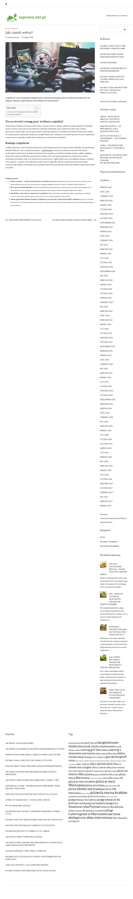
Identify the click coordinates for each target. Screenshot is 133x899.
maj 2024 (104, 276)
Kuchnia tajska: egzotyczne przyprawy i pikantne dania (113, 47)
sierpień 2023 (106, 298)
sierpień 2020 (106, 408)
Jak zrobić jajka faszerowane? (19, 743)
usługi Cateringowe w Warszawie (90, 812)
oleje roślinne (82, 764)
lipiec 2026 (104, 192)
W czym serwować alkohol (21, 187)
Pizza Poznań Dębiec (96, 778)
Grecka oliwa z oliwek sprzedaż (111, 761)
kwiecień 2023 (106, 311)
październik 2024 (107, 271)
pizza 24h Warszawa (108, 771)
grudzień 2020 (106, 391)
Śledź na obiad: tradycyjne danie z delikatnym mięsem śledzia (33, 766)
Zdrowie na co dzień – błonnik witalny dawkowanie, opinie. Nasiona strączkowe (32, 787)
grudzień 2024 (106, 267)
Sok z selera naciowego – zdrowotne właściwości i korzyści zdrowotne (111, 662)
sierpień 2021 (106, 355)
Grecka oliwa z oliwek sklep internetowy (88, 761)
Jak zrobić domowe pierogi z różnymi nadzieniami (113, 69)
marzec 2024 (105, 285)
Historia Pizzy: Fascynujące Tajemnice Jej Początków (29, 825)
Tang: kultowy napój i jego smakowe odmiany (26, 865)
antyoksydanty (74, 743)
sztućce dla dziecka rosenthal (89, 810)
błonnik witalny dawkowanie (98, 746)
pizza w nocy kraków (81, 781)
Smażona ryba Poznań (84, 806)
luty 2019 (104, 453)
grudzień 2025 (106, 214)
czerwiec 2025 (106, 240)
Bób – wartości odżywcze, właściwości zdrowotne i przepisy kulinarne (111, 599)
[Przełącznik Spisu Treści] (35, 108)
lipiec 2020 (104, 413)
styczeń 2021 (106, 386)
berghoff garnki (89, 742)
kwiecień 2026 (106, 201)
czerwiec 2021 (106, 364)
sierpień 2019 (106, 448)
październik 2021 (107, 346)
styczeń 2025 (106, 262)
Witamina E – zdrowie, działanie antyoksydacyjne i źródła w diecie (118, 631)
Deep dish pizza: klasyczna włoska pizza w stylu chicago (31, 794)
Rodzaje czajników (14, 114)
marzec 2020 (105, 430)
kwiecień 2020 (106, 426)
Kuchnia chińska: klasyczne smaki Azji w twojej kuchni (30, 871)
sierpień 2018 (106, 457)
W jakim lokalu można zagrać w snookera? (72, 220)
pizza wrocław (94, 785)
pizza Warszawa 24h (113, 777)
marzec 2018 (105, 470)
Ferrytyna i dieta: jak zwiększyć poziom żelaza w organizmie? (117, 694)
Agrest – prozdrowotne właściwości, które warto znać (112, 148)
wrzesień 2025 (106, 227)
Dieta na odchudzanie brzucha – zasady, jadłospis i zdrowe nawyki (113, 569)
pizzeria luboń (85, 793)
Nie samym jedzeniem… (110, 546)
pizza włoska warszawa (85, 789)
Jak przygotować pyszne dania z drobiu (23, 837)
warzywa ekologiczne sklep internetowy (94, 815)
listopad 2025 (106, 218)
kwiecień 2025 (106, 249)
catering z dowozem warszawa (94, 751)
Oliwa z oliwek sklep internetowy (108, 767)
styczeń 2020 (106, 439)
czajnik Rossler (47, 150)
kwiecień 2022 (106, 320)
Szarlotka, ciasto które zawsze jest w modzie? (29, 193)
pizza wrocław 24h (112, 786)
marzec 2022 (105, 324)
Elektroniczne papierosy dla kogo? (25, 220)
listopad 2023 (106, 293)
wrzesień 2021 (106, 351)
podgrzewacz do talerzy (82, 799)
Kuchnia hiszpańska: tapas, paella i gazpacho (25, 851)
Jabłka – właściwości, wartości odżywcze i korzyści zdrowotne (110, 119)
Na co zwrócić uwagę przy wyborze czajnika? (23, 112)
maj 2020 (104, 422)
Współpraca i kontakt (117, 16)
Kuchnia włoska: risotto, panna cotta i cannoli (27, 831)
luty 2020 (104, 435)
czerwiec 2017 (106, 492)
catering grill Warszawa (94, 749)
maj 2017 (104, 497)
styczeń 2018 (106, 479)
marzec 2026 (105, 205)
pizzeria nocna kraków (108, 792)
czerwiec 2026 (106, 196)
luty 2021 (104, 382)
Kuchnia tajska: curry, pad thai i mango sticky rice (28, 760)
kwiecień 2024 (106, 280)
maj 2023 (104, 307)
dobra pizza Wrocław (106, 753)
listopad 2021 (106, 342)
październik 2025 (107, 223)
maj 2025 (104, 245)
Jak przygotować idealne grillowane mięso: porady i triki (32, 780)
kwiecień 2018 (106, 466)
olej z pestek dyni (101, 764)
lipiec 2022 (104, 315)
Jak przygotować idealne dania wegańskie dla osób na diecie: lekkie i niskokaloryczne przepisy (33, 844)
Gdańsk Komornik (108, 63)
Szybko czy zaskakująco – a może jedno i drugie (27, 800)
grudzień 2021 (106, 338)
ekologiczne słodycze (94, 757)
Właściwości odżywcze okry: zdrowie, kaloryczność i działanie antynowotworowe (113, 159)
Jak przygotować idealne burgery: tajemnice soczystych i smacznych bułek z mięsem (45, 199)
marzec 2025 (105, 254)
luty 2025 (104, 258)
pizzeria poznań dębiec (77, 796)
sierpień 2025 (106, 231)
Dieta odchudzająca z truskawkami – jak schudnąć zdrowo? (113, 138)
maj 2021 (104, 369)
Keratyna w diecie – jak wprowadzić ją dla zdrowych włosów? (110, 128)
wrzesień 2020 (106, 404)
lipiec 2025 (104, 236)
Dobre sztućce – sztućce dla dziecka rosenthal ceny (32, 181)
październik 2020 (107, 400)
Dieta (102, 537)
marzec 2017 (105, 506)
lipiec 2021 (104, 360)
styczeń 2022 (106, 333)
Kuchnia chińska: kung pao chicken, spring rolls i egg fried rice (112, 79)
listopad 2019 (106, 444)
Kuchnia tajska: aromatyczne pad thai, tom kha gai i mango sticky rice (113, 90)
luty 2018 (104, 475)
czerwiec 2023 (106, 302)
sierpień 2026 (106, 187)
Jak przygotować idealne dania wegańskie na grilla (112, 55)
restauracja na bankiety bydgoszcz (98, 803)
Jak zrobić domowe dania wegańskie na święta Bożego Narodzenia (31, 773)
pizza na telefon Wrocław (106, 774)
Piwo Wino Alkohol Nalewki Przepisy (83, 771)
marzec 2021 (105, 377)
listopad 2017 (106, 488)
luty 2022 (104, 329)
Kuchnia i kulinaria (11, 28)
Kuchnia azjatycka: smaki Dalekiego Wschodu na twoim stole (34, 820)
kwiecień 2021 (106, 373)
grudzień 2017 (106, 484)
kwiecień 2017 (106, 501)
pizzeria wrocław (96, 796)
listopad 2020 (106, 395)
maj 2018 (104, 461)
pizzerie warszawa (111, 796)
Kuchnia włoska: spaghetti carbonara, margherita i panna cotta (32, 812)
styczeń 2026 (106, 209)
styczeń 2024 (106, 289)
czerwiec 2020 (106, 417)
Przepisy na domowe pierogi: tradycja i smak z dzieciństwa (32, 755)
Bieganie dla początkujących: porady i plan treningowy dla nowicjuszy (33, 858)
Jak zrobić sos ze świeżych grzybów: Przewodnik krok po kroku (35, 749)
